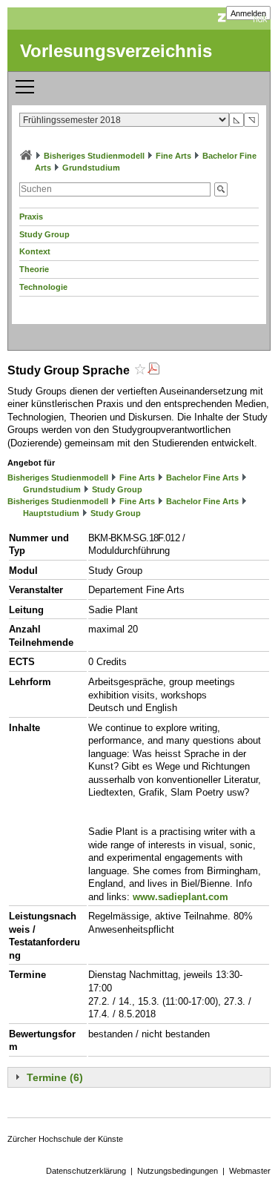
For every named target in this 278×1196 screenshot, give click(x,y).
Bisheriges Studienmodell (94, 155)
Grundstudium (91, 167)
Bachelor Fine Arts (202, 477)
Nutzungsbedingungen (177, 1170)
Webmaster (250, 1170)
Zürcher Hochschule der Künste (65, 1138)
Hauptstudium (51, 513)
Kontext (34, 251)
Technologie (43, 287)
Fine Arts (173, 155)
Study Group (44, 234)
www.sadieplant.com (180, 896)
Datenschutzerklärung (86, 1170)
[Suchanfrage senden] (221, 189)
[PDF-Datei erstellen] (153, 370)
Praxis (31, 216)
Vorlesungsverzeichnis (116, 51)
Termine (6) (55, 1077)
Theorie (34, 269)
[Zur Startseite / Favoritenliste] (26, 155)
